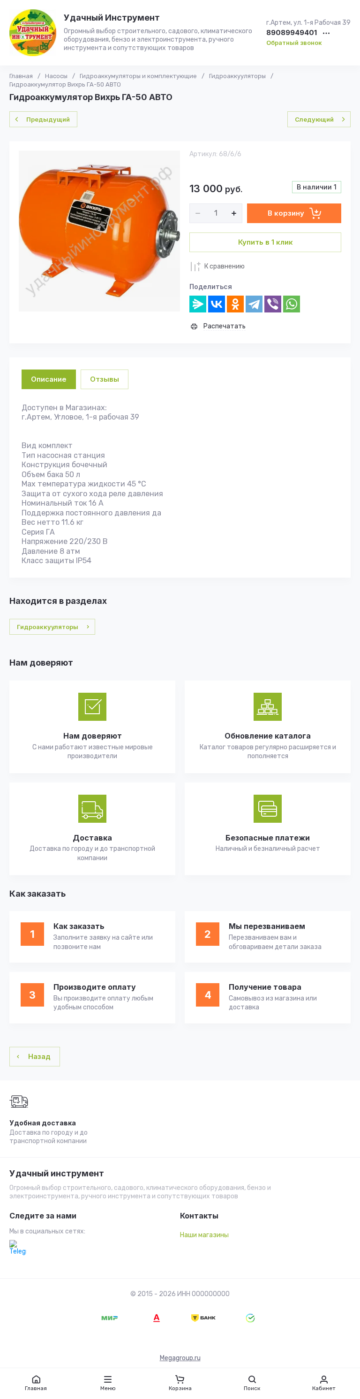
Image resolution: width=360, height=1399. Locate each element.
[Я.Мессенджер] (197, 304)
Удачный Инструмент (112, 17)
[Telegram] (254, 304)
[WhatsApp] (291, 304)
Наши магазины (204, 1235)
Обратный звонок (294, 42)
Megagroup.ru (180, 1358)
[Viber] (272, 304)
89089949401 (291, 33)
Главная (21, 76)
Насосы (56, 76)
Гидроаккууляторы (237, 76)
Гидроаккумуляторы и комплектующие (138, 76)
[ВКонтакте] (216, 304)
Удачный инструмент (56, 1173)
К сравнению (224, 266)
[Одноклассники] (235, 304)
